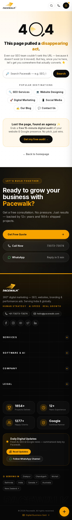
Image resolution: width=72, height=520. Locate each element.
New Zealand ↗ (12, 488)
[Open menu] (66, 5)
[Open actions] (64, 512)
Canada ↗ (32, 482)
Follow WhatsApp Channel (26, 459)
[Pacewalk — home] (9, 5)
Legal (35, 384)
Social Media (52, 100)
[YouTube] (20, 323)
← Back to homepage (36, 154)
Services (35, 337)
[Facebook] (6, 323)
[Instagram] (13, 323)
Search (61, 73)
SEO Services (19, 91)
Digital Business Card (36, 515)
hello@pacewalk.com (48, 313)
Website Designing (49, 91)
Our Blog (23, 108)
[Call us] (59, 5)
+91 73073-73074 (18, 313)
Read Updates (20, 451)
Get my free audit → (36, 139)
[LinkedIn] (35, 323)
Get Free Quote (17, 234)
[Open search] (51, 5)
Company (35, 368)
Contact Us (47, 108)
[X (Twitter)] (28, 323)
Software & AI (35, 353)
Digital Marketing (22, 100)
